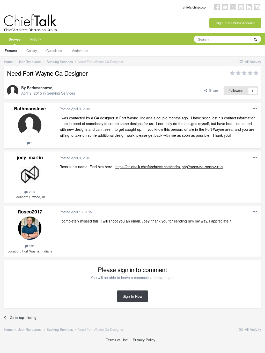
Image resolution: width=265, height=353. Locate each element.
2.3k (31, 191)
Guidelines (54, 50)
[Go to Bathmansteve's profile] (12, 90)
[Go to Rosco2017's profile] (29, 228)
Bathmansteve (39, 87)
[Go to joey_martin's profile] (29, 174)
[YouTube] (225, 6)
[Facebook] (217, 6)
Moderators (79, 50)
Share (212, 90)
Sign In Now (132, 296)
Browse (14, 39)
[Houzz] (249, 6)
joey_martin (30, 157)
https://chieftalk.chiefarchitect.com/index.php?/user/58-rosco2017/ (169, 166)
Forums (11, 50)
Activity (35, 39)
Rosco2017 (30, 211)
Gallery (31, 50)
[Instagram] (233, 6)
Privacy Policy (144, 339)
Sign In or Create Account (235, 22)
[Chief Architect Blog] (257, 6)
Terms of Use (117, 339)
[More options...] (255, 109)
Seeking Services (61, 93)
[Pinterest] (241, 6)
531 (31, 245)
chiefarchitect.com (195, 7)
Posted (75, 108)
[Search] (255, 39)
